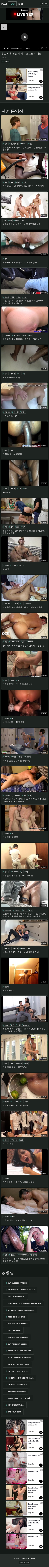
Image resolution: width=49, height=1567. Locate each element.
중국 (6, 1063)
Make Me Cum (33, 1471)
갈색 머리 (34, 1255)
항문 (31, 144)
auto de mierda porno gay (19, 1357)
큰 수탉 (12, 374)
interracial (14, 642)
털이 (6, 182)
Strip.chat (31, 80)
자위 (25, 489)
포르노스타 (8, 910)
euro (6, 1025)
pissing (15, 872)
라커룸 (14, 757)
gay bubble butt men (17, 1283)
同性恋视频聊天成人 (16, 1405)
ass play (15, 1102)
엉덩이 (6, 61)
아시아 (7, 1140)
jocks (7, 757)
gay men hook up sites (18, 1324)
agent (30, 642)
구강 (23, 220)
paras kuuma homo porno (19, 1351)
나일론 (18, 182)
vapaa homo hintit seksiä (19, 1398)
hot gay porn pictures (18, 1371)
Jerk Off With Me (34, 1455)
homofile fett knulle (17, 1385)
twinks (23, 144)
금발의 (17, 220)
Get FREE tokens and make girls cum (34, 1441)
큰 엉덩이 (7, 412)
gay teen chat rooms (17, 1344)
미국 (23, 527)
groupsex (16, 335)
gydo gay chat (14, 1412)
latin (14, 565)
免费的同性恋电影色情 (17, 1391)
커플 (11, 450)
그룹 (21, 1140)
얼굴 (25, 795)
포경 (17, 527)
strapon (26, 1025)
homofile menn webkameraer (21, 1378)
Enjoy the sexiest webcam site (34, 89)
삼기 (23, 642)
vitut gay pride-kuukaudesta (21, 1310)
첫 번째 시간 (14, 144)
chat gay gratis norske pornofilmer (24, 1303)
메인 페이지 (24, 1562)
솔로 (11, 182)
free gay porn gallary (18, 1337)
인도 (6, 144)
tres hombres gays (16, 1317)
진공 (25, 182)
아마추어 (28, 603)
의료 (26, 1102)
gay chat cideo (14, 1330)
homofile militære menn (18, 1364)
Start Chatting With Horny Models (33, 74)
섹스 (19, 297)
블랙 (6, 259)
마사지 (14, 1217)
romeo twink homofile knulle (21, 1290)
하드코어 (28, 757)
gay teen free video (16, 1296)
